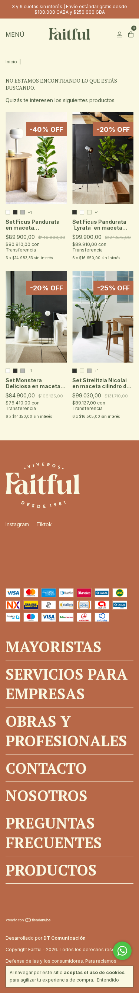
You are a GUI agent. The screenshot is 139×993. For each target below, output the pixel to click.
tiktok (44, 524)
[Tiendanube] (29, 920)
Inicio (11, 61)
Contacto (46, 768)
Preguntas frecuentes (54, 832)
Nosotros (46, 795)
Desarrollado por (46, 938)
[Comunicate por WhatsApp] (122, 951)
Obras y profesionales (66, 730)
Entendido (108, 980)
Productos (51, 870)
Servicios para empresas (67, 683)
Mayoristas (54, 646)
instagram (18, 524)
